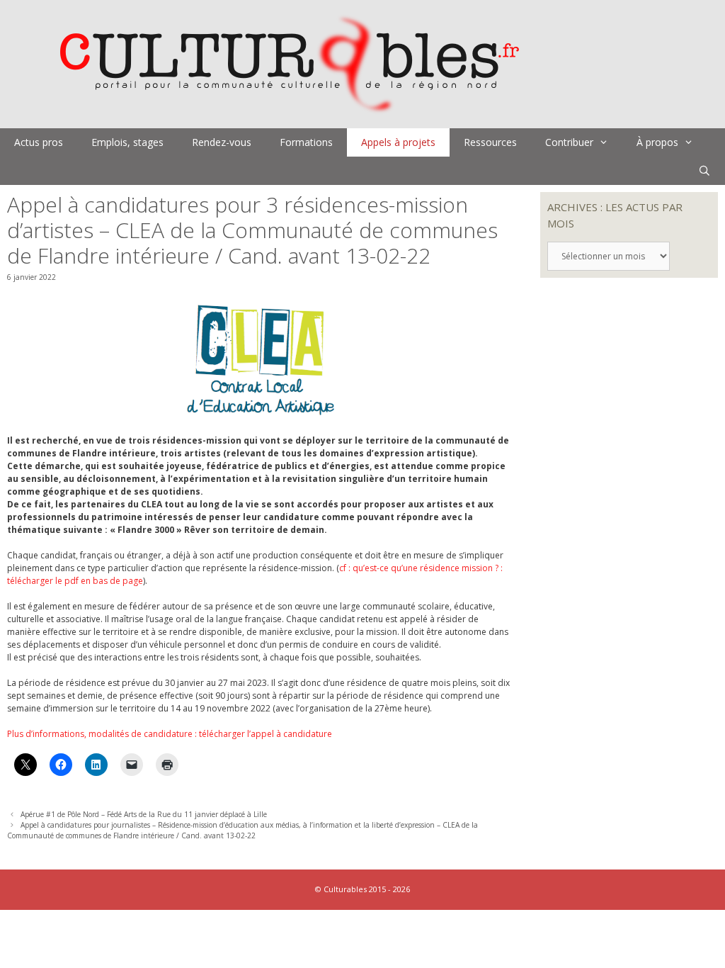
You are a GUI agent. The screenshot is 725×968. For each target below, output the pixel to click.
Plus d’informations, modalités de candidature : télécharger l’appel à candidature (169, 734)
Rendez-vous (221, 142)
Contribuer (569, 142)
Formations (306, 142)
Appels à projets (398, 142)
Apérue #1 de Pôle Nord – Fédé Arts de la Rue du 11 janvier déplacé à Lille (144, 814)
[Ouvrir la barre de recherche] (704, 171)
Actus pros (38, 142)
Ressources (490, 142)
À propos (657, 142)
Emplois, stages (127, 142)
